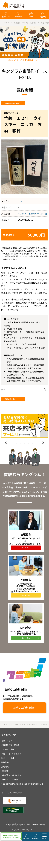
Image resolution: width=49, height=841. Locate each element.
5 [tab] (32, 443)
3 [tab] (24, 443)
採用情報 (5, 766)
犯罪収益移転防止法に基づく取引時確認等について (22, 784)
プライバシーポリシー (10, 779)
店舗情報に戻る (10, 399)
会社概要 (5, 771)
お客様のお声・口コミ (10, 745)
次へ (46, 389)
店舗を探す (18, 17)
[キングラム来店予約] (24, 426)
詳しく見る (26, 547)
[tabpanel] (24, 426)
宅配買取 (43, 17)
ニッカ (21, 201)
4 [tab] (28, 443)
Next (43, 443)
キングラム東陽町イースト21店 (32, 213)
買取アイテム (6, 17)
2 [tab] (20, 443)
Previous (6, 443)
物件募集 (5, 762)
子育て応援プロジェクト (11, 753)
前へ (3, 389)
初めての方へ (6, 740)
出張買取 (30, 17)
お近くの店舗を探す (24, 707)
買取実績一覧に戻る (12, 103)
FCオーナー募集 (8, 758)
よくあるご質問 (7, 749)
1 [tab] (16, 443)
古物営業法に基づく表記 (11, 775)
